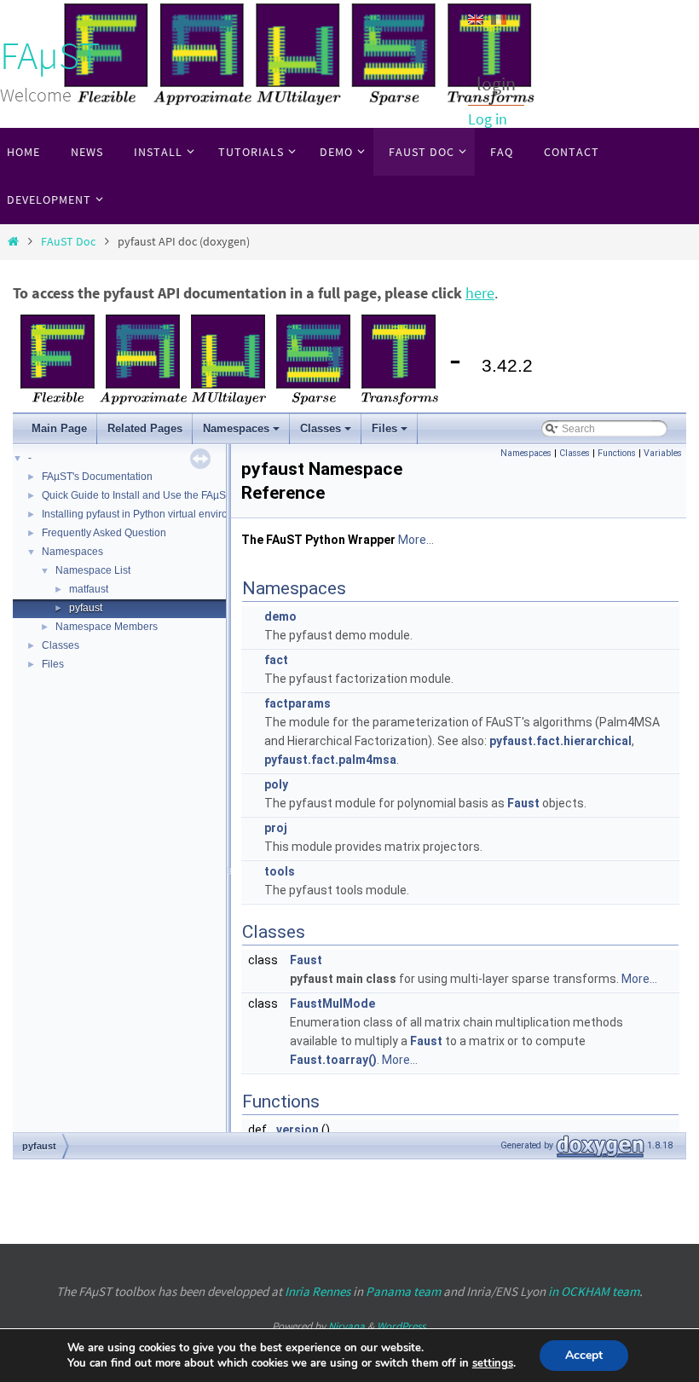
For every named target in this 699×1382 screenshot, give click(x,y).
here (479, 293)
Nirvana (346, 1326)
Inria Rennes (317, 1291)
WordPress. (402, 1326)
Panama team (403, 1291)
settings (492, 1363)
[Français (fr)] (498, 18)
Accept (584, 1355)
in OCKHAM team (593, 1291)
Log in (487, 119)
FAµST (50, 55)
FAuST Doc (68, 241)
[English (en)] (475, 18)
